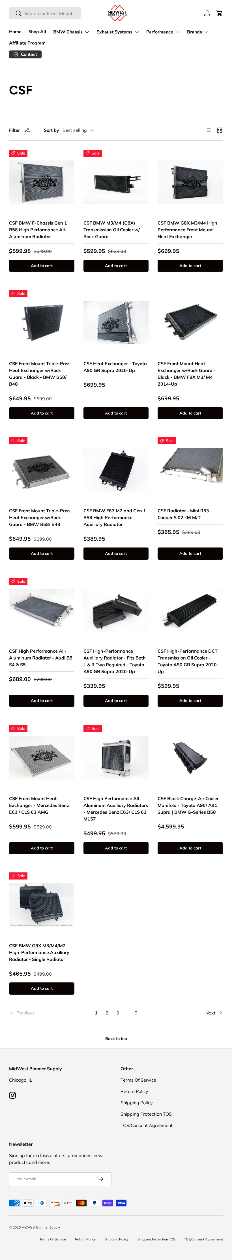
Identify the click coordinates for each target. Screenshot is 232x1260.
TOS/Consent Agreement (147, 1125)
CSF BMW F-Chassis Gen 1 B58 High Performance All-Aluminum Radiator (38, 229)
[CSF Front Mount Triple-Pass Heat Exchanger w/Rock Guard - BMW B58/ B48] (41, 470)
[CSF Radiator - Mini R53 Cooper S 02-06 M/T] (190, 470)
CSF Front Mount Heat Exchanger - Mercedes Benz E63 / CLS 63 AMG (39, 805)
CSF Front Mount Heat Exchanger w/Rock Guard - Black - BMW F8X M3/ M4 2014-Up (187, 374)
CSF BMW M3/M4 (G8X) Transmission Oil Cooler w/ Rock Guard (111, 229)
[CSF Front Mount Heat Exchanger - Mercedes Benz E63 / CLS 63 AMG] (41, 757)
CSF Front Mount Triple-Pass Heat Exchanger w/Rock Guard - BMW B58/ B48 (39, 517)
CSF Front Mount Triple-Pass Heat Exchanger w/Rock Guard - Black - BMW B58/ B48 (39, 374)
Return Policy (134, 1091)
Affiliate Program (27, 43)
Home (15, 32)
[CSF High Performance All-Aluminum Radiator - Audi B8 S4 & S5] (41, 610)
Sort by (51, 130)
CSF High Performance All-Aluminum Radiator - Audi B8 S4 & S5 (40, 657)
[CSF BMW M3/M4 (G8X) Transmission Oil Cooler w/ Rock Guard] (116, 182)
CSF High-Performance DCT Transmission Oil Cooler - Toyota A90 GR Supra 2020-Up (188, 661)
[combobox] (45, 13)
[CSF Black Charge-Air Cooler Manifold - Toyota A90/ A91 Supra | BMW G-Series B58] (190, 757)
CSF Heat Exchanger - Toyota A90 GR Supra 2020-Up (115, 367)
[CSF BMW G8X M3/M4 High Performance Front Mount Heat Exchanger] (190, 182)
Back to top (116, 1038)
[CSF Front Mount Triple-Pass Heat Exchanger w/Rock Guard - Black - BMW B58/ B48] (41, 323)
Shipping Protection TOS (146, 1114)
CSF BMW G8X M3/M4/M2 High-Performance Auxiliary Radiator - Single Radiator (39, 952)
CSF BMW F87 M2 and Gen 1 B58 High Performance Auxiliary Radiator (114, 517)
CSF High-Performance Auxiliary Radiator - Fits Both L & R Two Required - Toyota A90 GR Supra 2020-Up (114, 661)
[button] (219, 13)
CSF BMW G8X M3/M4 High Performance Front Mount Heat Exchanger (187, 229)
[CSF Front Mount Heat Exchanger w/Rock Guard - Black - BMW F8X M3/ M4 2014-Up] (190, 323)
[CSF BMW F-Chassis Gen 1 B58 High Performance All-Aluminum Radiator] (41, 182)
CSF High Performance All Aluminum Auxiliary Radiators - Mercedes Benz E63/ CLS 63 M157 (115, 809)
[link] (50, 1012)
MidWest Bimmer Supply (41, 1227)
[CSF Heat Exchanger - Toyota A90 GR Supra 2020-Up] (116, 323)
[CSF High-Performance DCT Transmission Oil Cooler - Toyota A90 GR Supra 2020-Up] (190, 610)
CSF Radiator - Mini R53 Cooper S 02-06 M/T (183, 514)
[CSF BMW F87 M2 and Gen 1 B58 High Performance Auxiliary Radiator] (116, 470)
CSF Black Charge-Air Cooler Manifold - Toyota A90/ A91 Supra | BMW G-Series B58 (188, 805)
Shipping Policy (137, 1102)
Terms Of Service (138, 1080)
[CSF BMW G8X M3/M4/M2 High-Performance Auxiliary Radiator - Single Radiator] (41, 905)
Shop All (37, 32)
